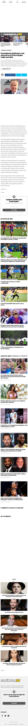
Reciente (4, 2)
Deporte (3, 235)
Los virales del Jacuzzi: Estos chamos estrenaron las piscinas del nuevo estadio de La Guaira (13, 376)
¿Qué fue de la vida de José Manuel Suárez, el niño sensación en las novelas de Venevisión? (14, 629)
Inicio (6, 724)
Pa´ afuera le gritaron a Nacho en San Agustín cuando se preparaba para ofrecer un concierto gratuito (6, 45)
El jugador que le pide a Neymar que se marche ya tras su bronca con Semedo (12, 326)
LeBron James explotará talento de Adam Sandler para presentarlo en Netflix (13, 450)
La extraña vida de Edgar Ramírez (14, 612)
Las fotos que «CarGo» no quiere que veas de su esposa (14, 647)
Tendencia (24, 2)
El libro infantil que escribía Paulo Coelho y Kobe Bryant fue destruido (13, 474)
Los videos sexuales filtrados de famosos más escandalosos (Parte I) (14, 664)
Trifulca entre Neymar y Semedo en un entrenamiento (12, 348)
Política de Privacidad (13, 724)
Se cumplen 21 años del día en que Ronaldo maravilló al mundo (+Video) (13, 238)
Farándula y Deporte (6, 50)
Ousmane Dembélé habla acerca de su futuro (12, 304)
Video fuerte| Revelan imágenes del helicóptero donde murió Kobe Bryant (12, 498)
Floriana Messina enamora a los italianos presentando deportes (13, 401)
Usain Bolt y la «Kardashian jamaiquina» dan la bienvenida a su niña (14, 426)
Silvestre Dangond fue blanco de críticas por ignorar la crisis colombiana (18, 44)
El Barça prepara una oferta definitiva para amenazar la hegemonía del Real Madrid (14, 260)
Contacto (21, 724)
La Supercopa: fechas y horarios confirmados (10, 282)
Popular (10, 2)
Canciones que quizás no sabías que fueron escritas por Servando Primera (14, 595)
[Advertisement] (14, 18)
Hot (17, 2)
